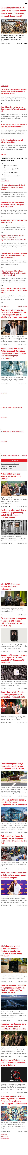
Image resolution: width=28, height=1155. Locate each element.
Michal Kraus (4, 796)
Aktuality (4, 85)
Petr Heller (4, 43)
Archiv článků (4, 1134)
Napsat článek (4, 1136)
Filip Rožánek (4, 506)
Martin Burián (4, 832)
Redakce (3, 1092)
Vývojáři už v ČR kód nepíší (8, 466)
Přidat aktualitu (5, 1138)
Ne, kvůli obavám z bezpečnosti (12, 176)
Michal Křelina (4, 543)
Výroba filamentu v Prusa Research (11, 407)
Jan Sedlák (3, 651)
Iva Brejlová (4, 344)
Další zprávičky (4, 306)
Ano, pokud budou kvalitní (10, 165)
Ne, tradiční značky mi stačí (11, 172)
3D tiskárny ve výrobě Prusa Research (12, 431)
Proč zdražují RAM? (6, 468)
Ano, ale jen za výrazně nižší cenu (12, 169)
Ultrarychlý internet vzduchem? (10, 464)
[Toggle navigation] (25, 3)
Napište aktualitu (22, 306)
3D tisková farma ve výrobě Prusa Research (14, 456)
